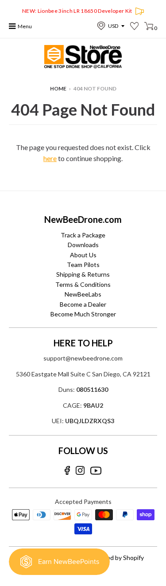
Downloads (83, 244)
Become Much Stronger (83, 314)
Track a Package (83, 235)
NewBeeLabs (83, 294)
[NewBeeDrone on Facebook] (67, 470)
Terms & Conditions (83, 284)
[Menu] (12, 26)
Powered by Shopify (116, 557)
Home (58, 88)
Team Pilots (83, 264)
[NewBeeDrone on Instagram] (80, 470)
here (50, 158)
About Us (83, 255)
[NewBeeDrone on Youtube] (95, 470)
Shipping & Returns (83, 274)
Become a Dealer (83, 304)
